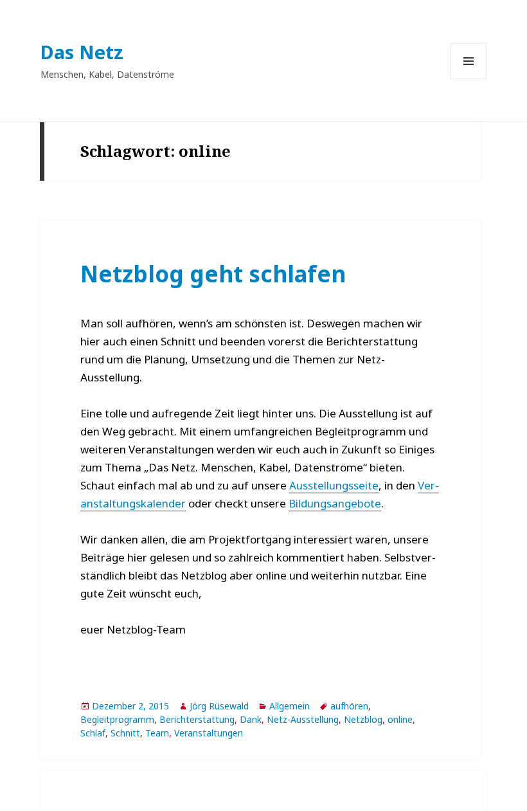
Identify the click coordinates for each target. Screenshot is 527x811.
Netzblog (363, 719)
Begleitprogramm (117, 719)
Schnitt (125, 733)
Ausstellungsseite (334, 485)
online (400, 719)
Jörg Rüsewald (219, 706)
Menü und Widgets (469, 78)
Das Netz (81, 51)
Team (157, 733)
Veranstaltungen (208, 733)
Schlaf (92, 733)
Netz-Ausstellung (303, 719)
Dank (251, 719)
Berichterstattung (197, 719)
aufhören (349, 706)
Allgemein (289, 706)
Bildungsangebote (335, 503)
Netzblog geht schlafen (213, 274)
